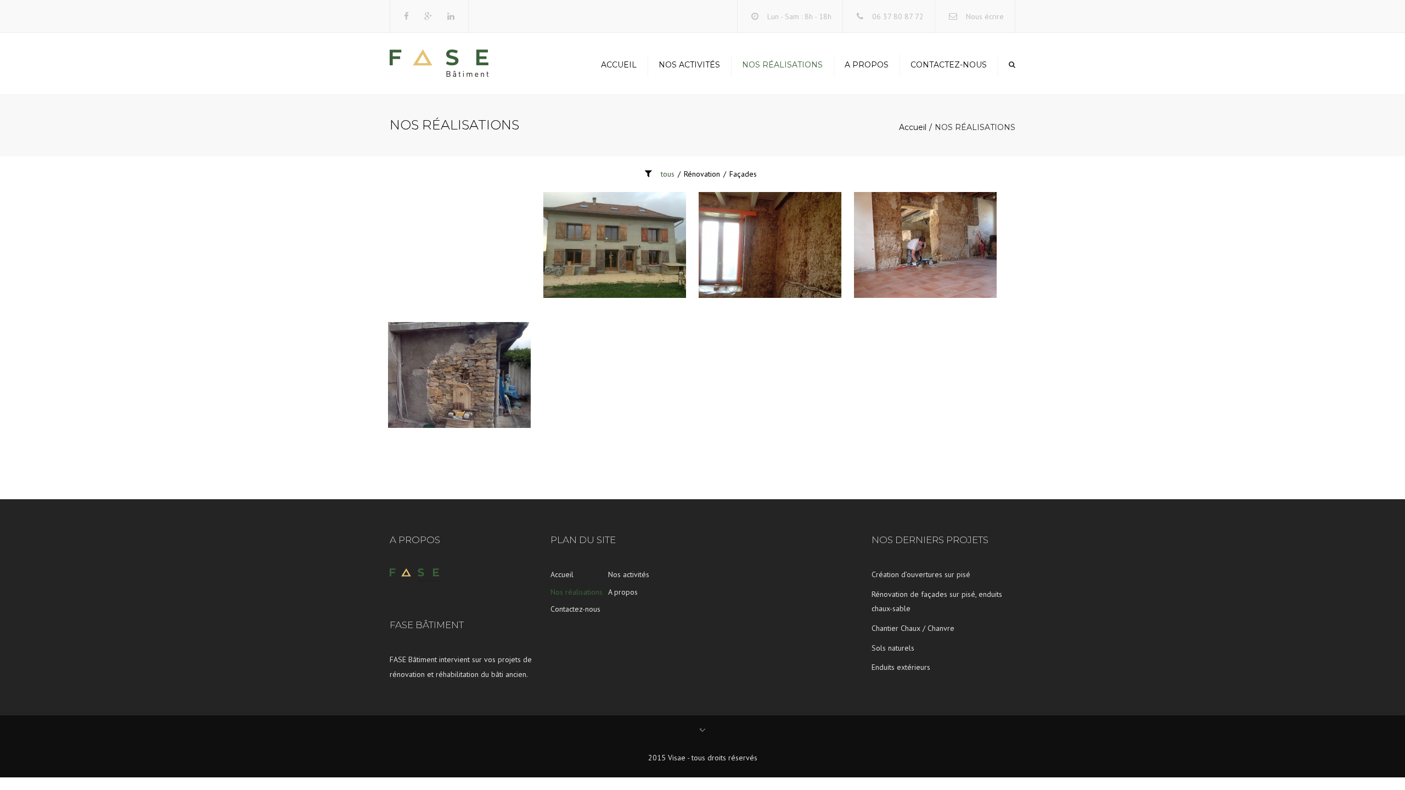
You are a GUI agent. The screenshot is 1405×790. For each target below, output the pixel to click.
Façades (743, 174)
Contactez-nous (949, 65)
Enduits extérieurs (901, 667)
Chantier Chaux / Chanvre (913, 628)
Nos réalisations (782, 65)
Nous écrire (985, 16)
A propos (867, 65)
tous (668, 174)
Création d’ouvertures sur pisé (921, 574)
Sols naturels (893, 648)
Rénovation (702, 174)
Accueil (619, 65)
